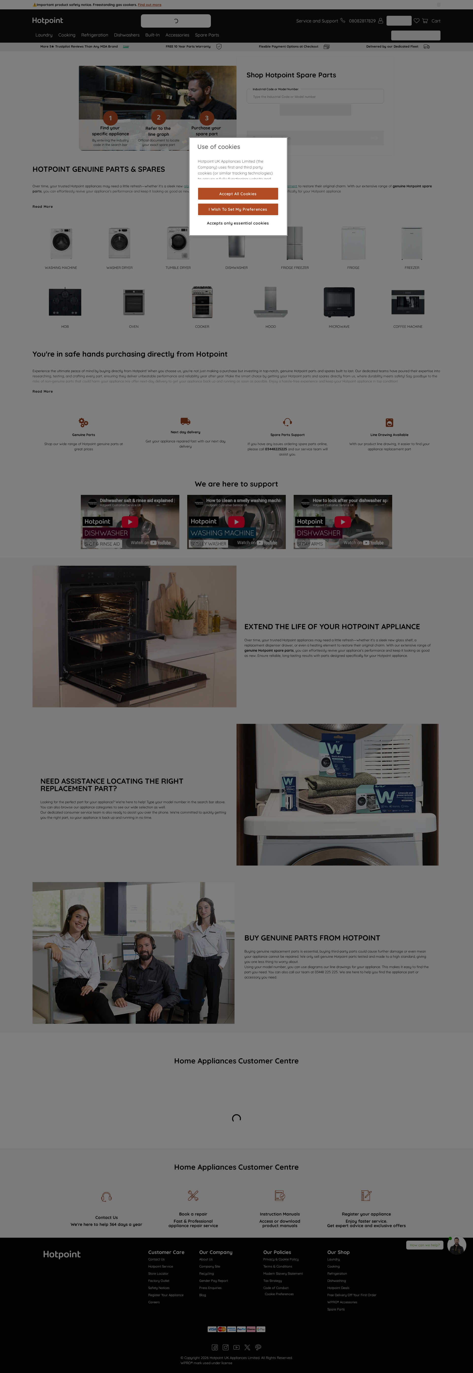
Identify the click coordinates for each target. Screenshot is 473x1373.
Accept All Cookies (237, 193)
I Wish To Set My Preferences (238, 209)
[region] (238, 186)
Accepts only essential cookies (238, 223)
